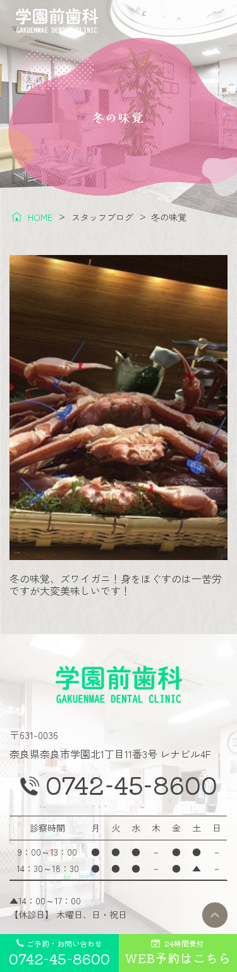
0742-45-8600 (131, 785)
